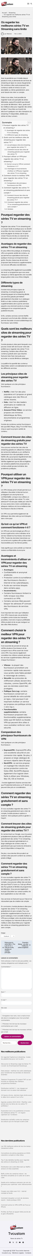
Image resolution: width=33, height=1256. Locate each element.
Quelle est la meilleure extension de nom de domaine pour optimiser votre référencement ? (16, 1184)
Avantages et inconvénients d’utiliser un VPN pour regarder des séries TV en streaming (18, 171)
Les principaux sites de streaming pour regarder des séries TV (18, 146)
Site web (4, 1008)
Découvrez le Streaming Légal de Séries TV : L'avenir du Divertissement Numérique (16, 1065)
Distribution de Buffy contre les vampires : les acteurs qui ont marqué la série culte (15, 1120)
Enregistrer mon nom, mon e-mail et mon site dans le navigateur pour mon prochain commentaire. (15, 1018)
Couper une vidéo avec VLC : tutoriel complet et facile (13, 1192)
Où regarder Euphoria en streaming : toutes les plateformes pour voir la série (15, 1058)
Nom (3, 992)
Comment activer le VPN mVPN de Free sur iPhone (15, 1206)
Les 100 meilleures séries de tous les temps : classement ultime (16, 1147)
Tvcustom (16, 1233)
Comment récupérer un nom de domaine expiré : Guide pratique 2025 (15, 1199)
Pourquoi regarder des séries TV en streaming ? (16, 126)
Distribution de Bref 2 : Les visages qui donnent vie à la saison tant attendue (14, 1089)
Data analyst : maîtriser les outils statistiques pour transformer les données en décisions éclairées (16, 1072)
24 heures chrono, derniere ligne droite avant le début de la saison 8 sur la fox (16, 1096)
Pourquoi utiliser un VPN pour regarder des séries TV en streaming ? (15, 159)
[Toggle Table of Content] (28, 122)
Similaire (10, 209)
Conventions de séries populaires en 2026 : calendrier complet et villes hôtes (16, 1154)
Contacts (28, 1253)
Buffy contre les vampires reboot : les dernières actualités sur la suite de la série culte (15, 1175)
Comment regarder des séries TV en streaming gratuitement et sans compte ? (17, 190)
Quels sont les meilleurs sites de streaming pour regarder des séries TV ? (16, 140)
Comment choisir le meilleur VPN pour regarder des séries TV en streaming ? (16, 178)
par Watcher (8, 33)
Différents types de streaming (17, 135)
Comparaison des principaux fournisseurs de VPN (17, 184)
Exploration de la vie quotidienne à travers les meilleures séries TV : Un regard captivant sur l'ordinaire (15, 1112)
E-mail (3, 1000)
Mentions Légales (18, 1253)
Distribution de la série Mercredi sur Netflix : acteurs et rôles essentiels (16, 1168)
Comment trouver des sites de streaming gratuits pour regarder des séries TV (18, 152)
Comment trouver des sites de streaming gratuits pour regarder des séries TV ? (18, 197)
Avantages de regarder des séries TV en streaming (18, 131)
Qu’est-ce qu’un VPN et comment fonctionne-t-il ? (18, 165)
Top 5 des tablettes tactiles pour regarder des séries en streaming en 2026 (15, 1161)
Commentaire (6, 967)
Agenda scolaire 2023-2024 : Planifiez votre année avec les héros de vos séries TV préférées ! (16, 1104)
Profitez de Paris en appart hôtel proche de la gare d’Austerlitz (16, 1213)
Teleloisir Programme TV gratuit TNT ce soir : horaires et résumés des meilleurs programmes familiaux (16, 1081)
